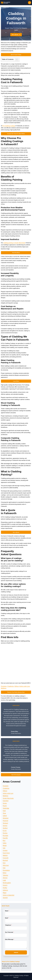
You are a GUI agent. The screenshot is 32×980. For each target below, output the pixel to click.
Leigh (4, 880)
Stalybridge (6, 808)
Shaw (4, 813)
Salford (5, 815)
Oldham (16, 686)
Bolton (4, 873)
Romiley (5, 833)
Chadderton (10, 686)
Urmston (5, 850)
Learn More (16, 381)
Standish (5, 897)
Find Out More (16, 252)
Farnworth (5, 858)
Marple (5, 845)
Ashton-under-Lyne (24, 686)
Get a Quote (15, 34)
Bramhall (5, 860)
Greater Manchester (8, 798)
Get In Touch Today (16, 54)
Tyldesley (5, 875)
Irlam (4, 863)
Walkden (5, 855)
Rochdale (5, 835)
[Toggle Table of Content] (16, 59)
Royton (5, 805)
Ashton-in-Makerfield (8, 895)
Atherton (5, 877)
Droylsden (4, 686)
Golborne (5, 890)
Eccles (5, 830)
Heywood (5, 820)
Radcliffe (5, 838)
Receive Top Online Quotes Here (16, 692)
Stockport (5, 823)
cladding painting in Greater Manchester (14, 242)
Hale (4, 868)
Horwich (5, 885)
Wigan (4, 892)
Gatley (4, 843)
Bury (4, 840)
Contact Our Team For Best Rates (16, 133)
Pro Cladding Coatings (8, 125)
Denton (5, 803)
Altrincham (6, 865)
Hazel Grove (6, 853)
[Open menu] (29, 2)
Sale (4, 848)
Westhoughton (7, 882)
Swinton (5, 825)
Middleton (3, 688)
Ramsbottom (6, 870)
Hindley (5, 887)
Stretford (5, 828)
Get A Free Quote (16, 774)
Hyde (4, 810)
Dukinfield (5, 800)
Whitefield (5, 818)
